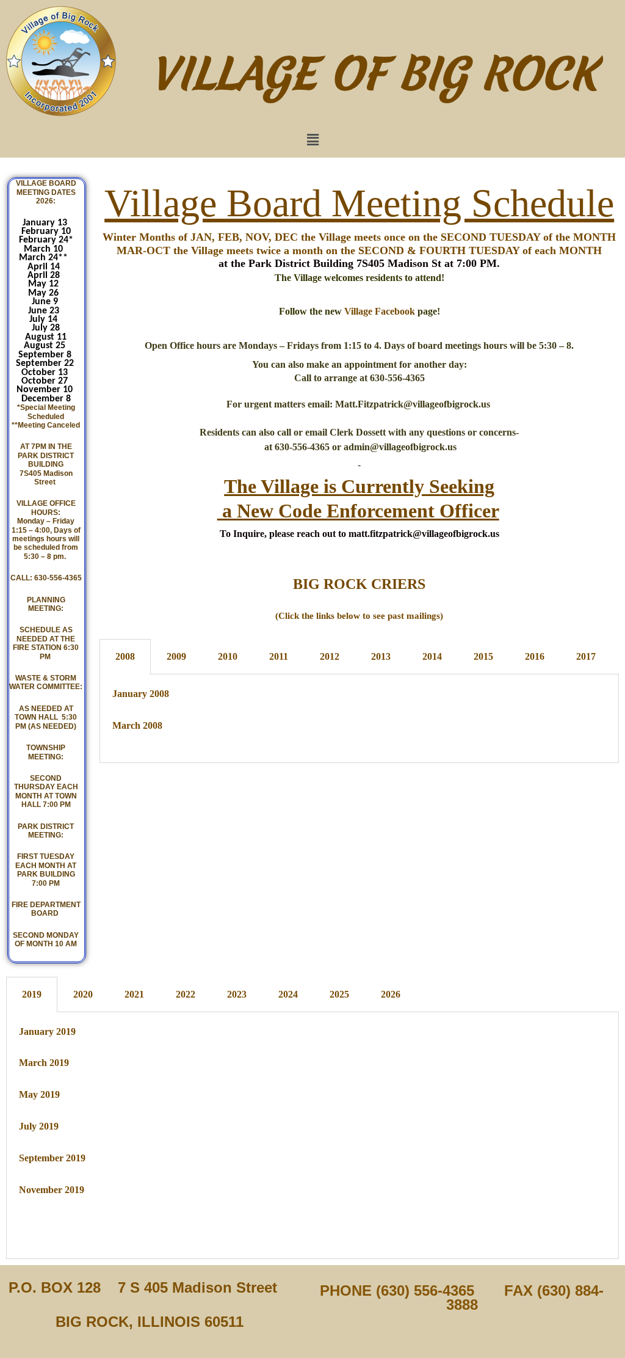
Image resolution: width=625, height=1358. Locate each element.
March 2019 (44, 1062)
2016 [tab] (534, 656)
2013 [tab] (381, 656)
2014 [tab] (432, 656)
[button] (312, 139)
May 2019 (39, 1094)
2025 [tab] (339, 994)
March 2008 (137, 725)
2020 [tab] (83, 994)
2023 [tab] (237, 994)
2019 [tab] (32, 994)
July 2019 (39, 1126)
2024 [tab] (288, 994)
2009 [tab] (176, 656)
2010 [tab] (227, 656)
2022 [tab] (185, 994)
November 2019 (51, 1190)
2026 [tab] (390, 994)
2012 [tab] (329, 656)
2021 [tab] (134, 994)
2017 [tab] (586, 656)
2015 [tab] (483, 656)
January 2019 (47, 1031)
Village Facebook (379, 311)
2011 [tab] (278, 656)
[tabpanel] (359, 718)
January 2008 (140, 693)
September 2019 (52, 1158)
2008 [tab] (125, 656)
